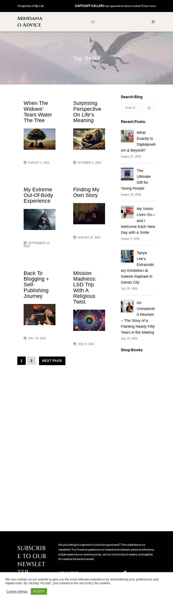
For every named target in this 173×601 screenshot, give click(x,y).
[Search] (149, 107)
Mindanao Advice (29, 21)
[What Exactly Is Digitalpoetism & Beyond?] (127, 137)
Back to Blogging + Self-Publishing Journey (36, 284)
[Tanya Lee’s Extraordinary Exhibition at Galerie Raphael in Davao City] (127, 257)
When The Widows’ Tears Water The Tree (38, 111)
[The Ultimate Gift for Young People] (127, 175)
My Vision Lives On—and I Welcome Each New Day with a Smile (138, 220)
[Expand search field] (153, 21)
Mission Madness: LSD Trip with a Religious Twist (84, 287)
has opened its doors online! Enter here (115, 6)
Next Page (52, 360)
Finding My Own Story (86, 192)
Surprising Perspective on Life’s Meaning (87, 111)
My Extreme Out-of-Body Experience (38, 195)
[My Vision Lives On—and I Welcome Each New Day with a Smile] (127, 213)
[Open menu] (92, 21)
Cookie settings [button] (17, 591)
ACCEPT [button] (39, 591)
